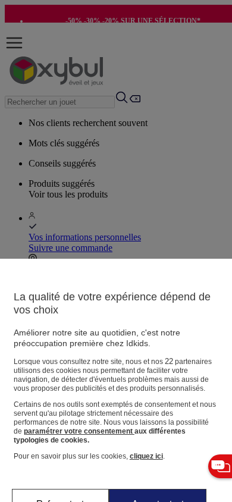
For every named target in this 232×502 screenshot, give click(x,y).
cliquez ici (146, 456)
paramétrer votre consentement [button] (79, 431)
